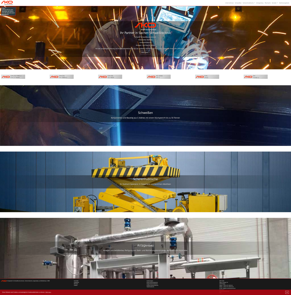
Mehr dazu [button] (48, 292)
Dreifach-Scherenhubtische (152, 285)
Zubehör (76, 285)
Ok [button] (287, 292)
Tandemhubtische (150, 286)
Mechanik (268, 3)
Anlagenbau (260, 3)
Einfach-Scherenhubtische (152, 282)
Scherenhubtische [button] (248, 3)
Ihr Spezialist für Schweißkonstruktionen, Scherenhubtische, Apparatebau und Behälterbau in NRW (28, 280)
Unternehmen (229, 3)
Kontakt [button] (274, 3)
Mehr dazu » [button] (145, 52)
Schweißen (238, 3)
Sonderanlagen (150, 280)
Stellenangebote (284, 3)
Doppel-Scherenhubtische (152, 283)
